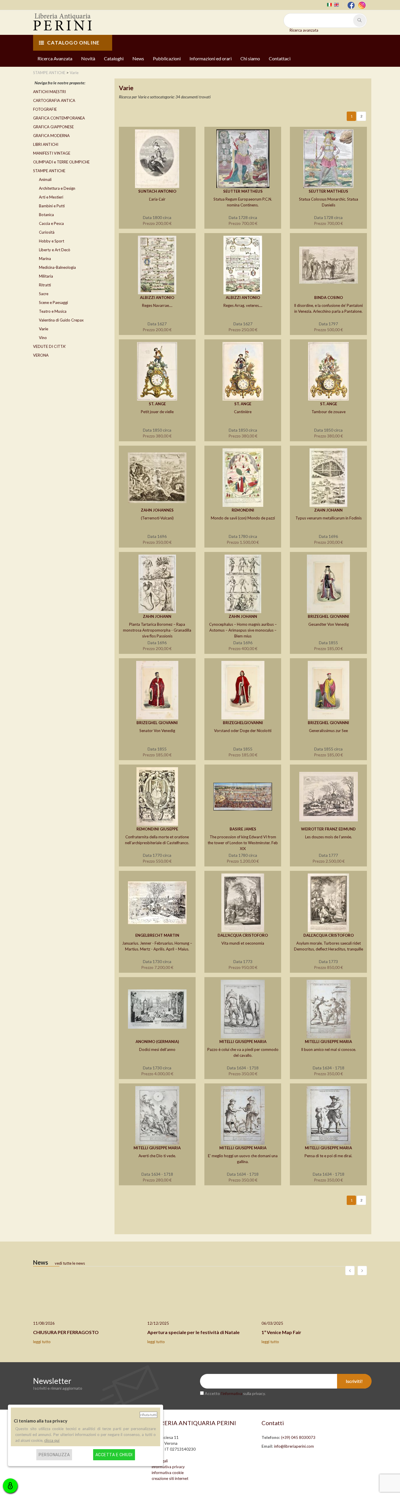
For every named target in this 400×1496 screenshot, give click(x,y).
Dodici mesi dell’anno (157, 1049)
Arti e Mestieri (51, 197)
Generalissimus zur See (328, 730)
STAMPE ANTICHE (49, 170)
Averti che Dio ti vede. (157, 1155)
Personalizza (54, 1454)
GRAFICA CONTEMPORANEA (59, 118)
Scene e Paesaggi (53, 302)
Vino (43, 337)
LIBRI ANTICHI (45, 144)
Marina (45, 258)
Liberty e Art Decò (54, 249)
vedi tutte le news (70, 1263)
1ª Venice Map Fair (281, 1332)
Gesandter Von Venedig (328, 624)
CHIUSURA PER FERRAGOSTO (66, 1332)
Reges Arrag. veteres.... (242, 305)
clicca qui (51, 1440)
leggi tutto (42, 1341)
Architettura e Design (57, 188)
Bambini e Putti (52, 206)
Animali (45, 179)
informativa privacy (168, 1466)
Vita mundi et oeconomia (242, 943)
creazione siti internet (170, 1478)
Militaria (46, 276)
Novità (88, 58)
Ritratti (45, 285)
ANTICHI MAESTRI (49, 91)
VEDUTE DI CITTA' (49, 346)
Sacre (43, 293)
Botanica (46, 214)
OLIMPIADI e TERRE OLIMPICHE (61, 162)
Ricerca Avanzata (54, 58)
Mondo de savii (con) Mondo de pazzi (243, 518)
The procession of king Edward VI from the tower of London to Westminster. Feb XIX (243, 843)
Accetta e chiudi (114, 1454)
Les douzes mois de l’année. (328, 837)
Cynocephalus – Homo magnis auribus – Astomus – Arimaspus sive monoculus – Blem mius (243, 630)
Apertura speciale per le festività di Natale (193, 1332)
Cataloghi (114, 58)
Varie (43, 328)
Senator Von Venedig (157, 730)
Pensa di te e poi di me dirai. (328, 1155)
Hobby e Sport (51, 241)
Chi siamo (250, 58)
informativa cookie (168, 1472)
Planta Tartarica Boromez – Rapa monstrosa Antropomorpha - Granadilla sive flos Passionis (157, 630)
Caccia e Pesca (51, 223)
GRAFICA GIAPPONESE (53, 126)
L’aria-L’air (157, 199)
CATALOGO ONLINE (73, 43)
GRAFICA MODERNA (51, 135)
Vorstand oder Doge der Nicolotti (242, 730)
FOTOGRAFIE (45, 109)
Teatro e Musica (52, 311)
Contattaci (279, 58)
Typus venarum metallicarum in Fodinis (328, 518)
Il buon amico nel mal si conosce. (328, 1049)
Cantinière (243, 411)
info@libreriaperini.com (294, 1446)
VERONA (41, 355)
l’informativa (231, 1393)
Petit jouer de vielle (157, 411)
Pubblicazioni (167, 58)
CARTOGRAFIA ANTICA (54, 100)
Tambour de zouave (329, 411)
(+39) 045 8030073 (298, 1437)
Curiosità (46, 232)
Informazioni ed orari (210, 58)
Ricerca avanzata (304, 30)
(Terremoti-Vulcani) (157, 518)
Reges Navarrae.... (157, 305)
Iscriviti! (354, 1381)
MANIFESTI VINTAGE (51, 153)
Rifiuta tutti (148, 1415)
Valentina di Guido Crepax (61, 320)
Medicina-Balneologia (57, 267)
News (138, 58)
